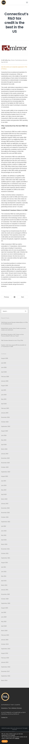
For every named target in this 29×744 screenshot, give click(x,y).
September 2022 (5, 521)
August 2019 (4, 653)
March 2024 (4, 449)
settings (17, 738)
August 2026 (4, 358)
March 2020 (4, 630)
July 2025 (3, 390)
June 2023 (3, 485)
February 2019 (5, 658)
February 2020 (5, 635)
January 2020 (4, 639)
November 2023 (5, 462)
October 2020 (4, 599)
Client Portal (4, 731)
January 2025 (4, 413)
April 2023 (4, 494)
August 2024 (4, 431)
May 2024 (3, 440)
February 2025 (5, 408)
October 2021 (4, 553)
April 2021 (4, 580)
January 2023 (4, 503)
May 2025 (3, 399)
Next (22, 297)
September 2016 (5, 676)
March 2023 (4, 499)
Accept (4, 741)
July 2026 (3, 363)
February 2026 (5, 376)
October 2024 (4, 422)
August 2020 (4, 608)
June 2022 (3, 530)
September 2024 (5, 426)
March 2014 (4, 680)
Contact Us (4, 717)
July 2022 (3, 526)
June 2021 (3, 571)
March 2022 (4, 544)
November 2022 (5, 512)
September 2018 (5, 667)
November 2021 (5, 549)
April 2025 (4, 403)
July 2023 (3, 481)
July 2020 (3, 612)
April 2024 (4, 444)
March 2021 (4, 585)
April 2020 (4, 626)
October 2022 (4, 517)
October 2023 (4, 467)
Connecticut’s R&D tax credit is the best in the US (16, 22)
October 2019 (4, 644)
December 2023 (5, 458)
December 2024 (5, 417)
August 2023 (4, 476)
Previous (6, 297)
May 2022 (3, 535)
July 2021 (3, 567)
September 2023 (5, 472)
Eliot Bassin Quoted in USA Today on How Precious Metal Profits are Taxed (12, 335)
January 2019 (4, 662)
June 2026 (3, 367)
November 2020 (5, 594)
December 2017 (5, 671)
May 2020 (3, 621)
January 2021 (4, 589)
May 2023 (3, 490)
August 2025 (4, 385)
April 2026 (4, 372)
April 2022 (4, 540)
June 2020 (3, 617)
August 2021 (4, 562)
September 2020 (5, 603)
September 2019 (5, 648)
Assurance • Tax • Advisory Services (11, 708)
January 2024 (4, 453)
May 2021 (3, 576)
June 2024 (3, 435)
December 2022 (5, 508)
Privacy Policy (11, 731)
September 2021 (5, 558)
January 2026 (4, 381)
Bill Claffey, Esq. (6, 60)
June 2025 (3, 394)
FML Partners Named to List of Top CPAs (12, 340)
